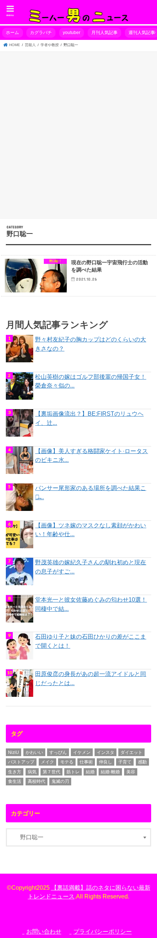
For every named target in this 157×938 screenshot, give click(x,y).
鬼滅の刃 (60, 781)
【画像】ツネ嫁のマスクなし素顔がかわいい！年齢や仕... (90, 530)
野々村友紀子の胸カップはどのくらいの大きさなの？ (90, 344)
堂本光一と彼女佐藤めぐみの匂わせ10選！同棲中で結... (91, 604)
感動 (142, 762)
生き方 (14, 771)
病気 (32, 771)
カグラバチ (41, 32)
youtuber (71, 32)
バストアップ (21, 762)
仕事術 (86, 762)
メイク (47, 762)
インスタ (105, 752)
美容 (130, 771)
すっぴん (58, 752)
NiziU (13, 752)
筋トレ (73, 771)
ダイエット (131, 752)
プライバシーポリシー (102, 931)
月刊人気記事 (104, 32)
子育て (124, 762)
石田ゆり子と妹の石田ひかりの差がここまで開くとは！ (90, 641)
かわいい (34, 752)
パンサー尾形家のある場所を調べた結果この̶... (90, 492)
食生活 (14, 781)
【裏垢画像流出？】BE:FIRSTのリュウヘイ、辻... (89, 418)
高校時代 (36, 781)
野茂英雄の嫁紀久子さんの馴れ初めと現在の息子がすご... (90, 567)
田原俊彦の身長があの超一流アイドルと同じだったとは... (90, 678)
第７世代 (51, 771)
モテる (66, 762)
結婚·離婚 (110, 771)
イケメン (82, 752)
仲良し (105, 762)
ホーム (12, 32)
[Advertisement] (78, 134)
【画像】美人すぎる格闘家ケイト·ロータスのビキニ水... (91, 455)
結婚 (90, 771)
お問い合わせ (43, 931)
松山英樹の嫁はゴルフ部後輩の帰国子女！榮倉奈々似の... (90, 381)
